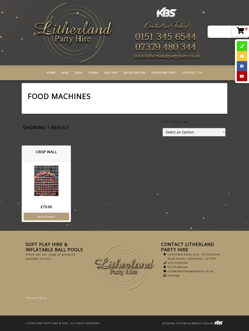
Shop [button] (79, 72)
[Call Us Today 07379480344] (167, 47)
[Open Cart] (240, 30)
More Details (46, 216)
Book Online (135, 72)
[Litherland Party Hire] (74, 32)
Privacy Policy (36, 298)
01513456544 (178, 263)
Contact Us (192, 72)
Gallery (111, 72)
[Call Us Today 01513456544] (167, 37)
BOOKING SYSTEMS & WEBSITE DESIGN (188, 323)
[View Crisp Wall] (46, 180)
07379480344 (178, 267)
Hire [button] (65, 72)
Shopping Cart (164, 72)
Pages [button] (94, 72)
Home (53, 73)
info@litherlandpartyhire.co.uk (190, 271)
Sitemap (174, 275)
